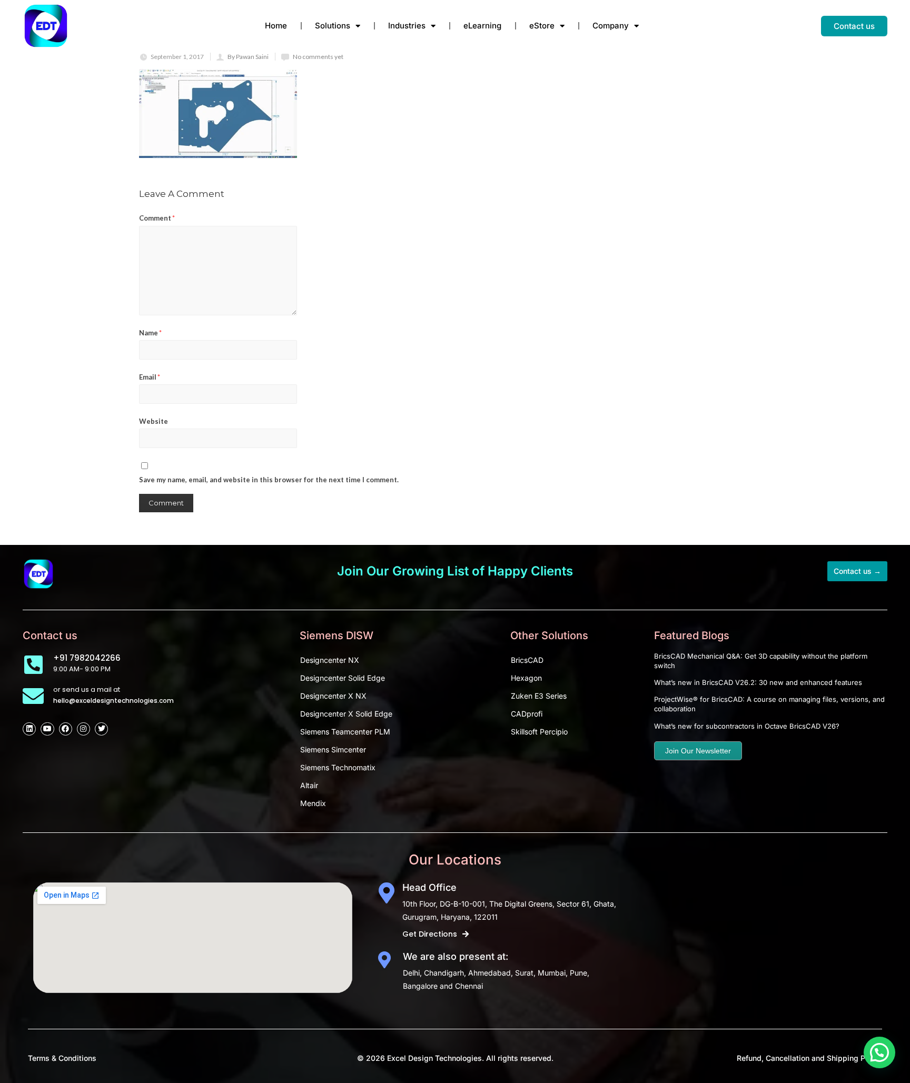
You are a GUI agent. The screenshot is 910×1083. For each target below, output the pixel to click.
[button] (879, 1052)
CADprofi (526, 713)
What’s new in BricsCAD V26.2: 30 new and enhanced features (758, 682)
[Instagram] (83, 729)
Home (276, 26)
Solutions (332, 26)
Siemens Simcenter (333, 749)
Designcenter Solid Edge (342, 677)
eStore (542, 26)
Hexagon (526, 677)
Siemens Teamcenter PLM (345, 731)
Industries (407, 26)
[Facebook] (65, 729)
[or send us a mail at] (33, 696)
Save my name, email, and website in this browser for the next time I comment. (269, 479)
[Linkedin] (29, 729)
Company (610, 26)
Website (153, 421)
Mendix (313, 803)
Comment (157, 218)
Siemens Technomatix (337, 767)
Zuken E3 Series (539, 695)
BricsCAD (527, 659)
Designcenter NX (329, 659)
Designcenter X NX (333, 695)
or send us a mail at (86, 689)
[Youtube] (47, 729)
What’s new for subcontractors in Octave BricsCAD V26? (746, 726)
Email (149, 377)
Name (150, 333)
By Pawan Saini (248, 57)
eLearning (482, 26)
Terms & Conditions (62, 1058)
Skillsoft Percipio (539, 731)
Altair (309, 785)
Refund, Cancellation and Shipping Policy (809, 1058)
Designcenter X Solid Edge (346, 713)
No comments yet (318, 57)
